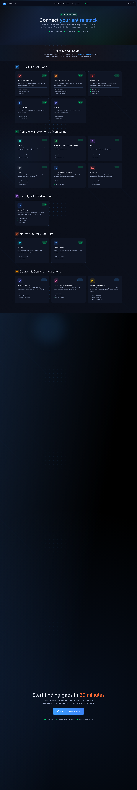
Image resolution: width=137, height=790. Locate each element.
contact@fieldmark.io (85, 54)
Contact (130, 3)
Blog (73, 3)
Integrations (66, 3)
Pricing (78, 3)
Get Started (86, 3)
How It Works (57, 3)
